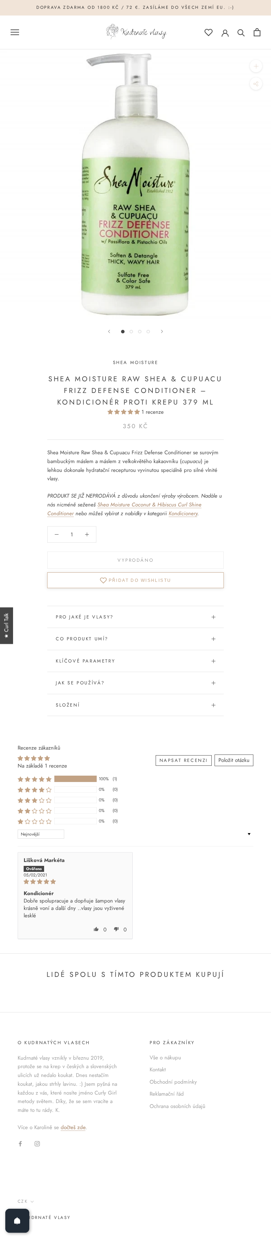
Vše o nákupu (165, 1057)
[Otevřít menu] (15, 32)
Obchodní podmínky (173, 1082)
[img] (75, 882)
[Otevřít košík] (257, 32)
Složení (68, 705)
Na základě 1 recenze (42, 766)
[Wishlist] (208, 32)
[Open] (17, 1221)
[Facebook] (20, 1143)
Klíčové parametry (85, 661)
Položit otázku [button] (233, 760)
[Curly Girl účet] (225, 32)
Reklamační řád (167, 1094)
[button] (124, 412)
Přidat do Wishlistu (140, 580)
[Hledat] (241, 32)
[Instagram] (37, 1143)
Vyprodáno (135, 560)
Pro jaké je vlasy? (85, 617)
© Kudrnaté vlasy (44, 1217)
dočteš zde (73, 1127)
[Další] (162, 331)
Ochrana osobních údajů (177, 1106)
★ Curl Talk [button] (6, 625)
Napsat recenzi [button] (183, 760)
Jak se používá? (80, 682)
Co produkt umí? (82, 638)
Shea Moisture (135, 362)
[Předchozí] (109, 331)
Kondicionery (183, 513)
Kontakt (158, 1069)
